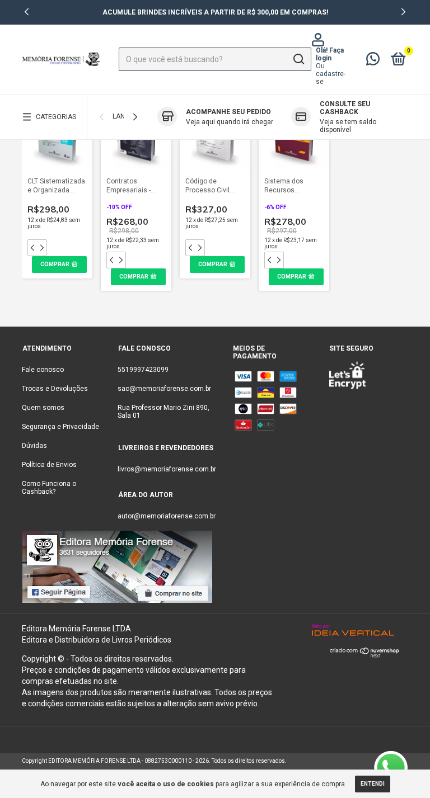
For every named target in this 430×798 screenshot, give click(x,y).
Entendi (373, 784)
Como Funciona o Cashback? (49, 487)
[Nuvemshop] (365, 654)
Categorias (56, 117)
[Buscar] (298, 59)
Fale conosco (43, 370)
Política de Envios (49, 465)
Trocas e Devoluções (55, 389)
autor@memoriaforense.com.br (167, 516)
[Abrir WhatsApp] (391, 768)
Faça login (330, 54)
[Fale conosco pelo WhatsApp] (373, 61)
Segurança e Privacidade (60, 427)
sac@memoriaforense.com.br (164, 389)
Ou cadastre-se (330, 74)
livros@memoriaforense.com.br (167, 469)
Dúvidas (34, 446)
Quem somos (43, 408)
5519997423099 (143, 370)
